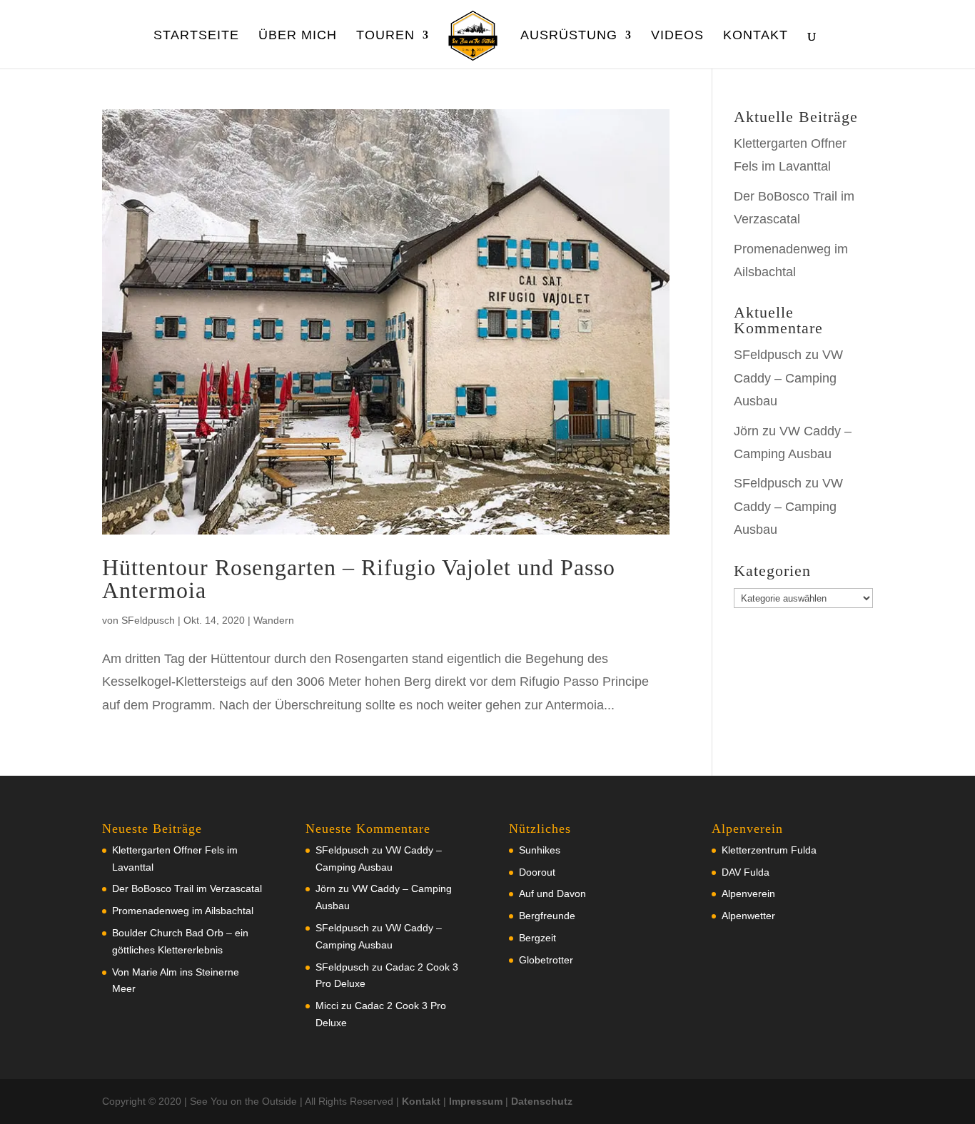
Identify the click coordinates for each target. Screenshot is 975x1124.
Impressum (475, 1101)
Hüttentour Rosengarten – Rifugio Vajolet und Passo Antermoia (358, 579)
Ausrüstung (568, 36)
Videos (677, 36)
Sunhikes (539, 850)
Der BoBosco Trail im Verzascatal (187, 888)
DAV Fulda (745, 872)
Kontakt (755, 36)
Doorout (537, 872)
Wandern (273, 620)
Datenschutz (541, 1101)
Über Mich (297, 36)
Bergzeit (537, 937)
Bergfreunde (547, 915)
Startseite (196, 36)
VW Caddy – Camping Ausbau (788, 378)
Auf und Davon (552, 893)
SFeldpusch (148, 620)
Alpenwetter (748, 915)
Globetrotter (546, 960)
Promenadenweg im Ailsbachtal (182, 910)
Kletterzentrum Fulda (769, 850)
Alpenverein (748, 893)
